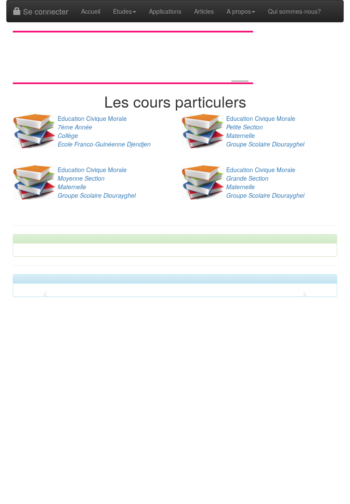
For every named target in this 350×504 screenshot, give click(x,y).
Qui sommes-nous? (294, 11)
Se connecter (44, 11)
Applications (165, 11)
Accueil (90, 11)
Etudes (122, 11)
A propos (239, 11)
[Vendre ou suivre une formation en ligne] (239, 81)
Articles (204, 11)
